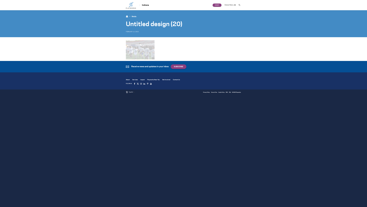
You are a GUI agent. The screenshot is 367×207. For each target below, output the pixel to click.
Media (134, 16)
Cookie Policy (221, 92)
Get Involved (166, 79)
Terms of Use (214, 92)
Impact (142, 79)
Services (135, 79)
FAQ (230, 92)
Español (131, 92)
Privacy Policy (206, 92)
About (128, 79)
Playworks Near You (153, 79)
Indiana (145, 5)
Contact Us (176, 79)
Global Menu (229, 5)
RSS (227, 92)
